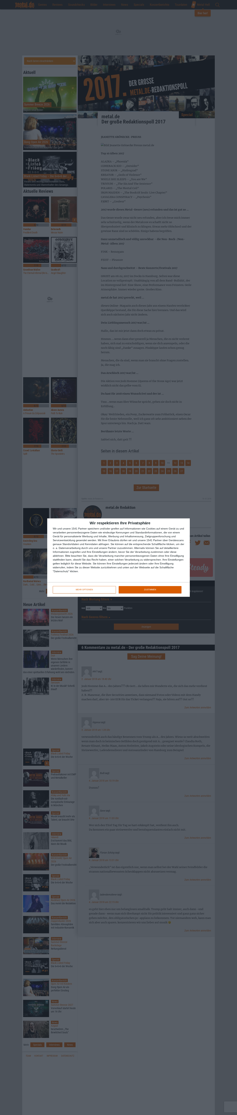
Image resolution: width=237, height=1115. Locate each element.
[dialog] (118, 557)
